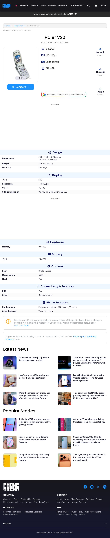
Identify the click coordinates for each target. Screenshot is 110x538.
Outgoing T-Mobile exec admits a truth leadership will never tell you (89, 420)
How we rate (26, 502)
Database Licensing (33, 512)
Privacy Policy (77, 512)
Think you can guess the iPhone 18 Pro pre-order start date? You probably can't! (89, 457)
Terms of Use (63, 512)
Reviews (90, 499)
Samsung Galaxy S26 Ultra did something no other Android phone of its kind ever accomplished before (89, 441)
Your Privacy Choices (75, 514)
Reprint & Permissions (12, 512)
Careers (36, 499)
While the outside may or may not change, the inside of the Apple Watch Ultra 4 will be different (34, 395)
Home (59, 499)
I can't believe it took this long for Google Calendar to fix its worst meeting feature (88, 378)
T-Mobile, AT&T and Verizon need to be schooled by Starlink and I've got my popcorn (35, 422)
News (66, 499)
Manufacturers (77, 499)
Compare (20, 86)
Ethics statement (10, 502)
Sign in (103, 6)
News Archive (63, 502)
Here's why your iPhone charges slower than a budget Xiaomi (34, 376)
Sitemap (99, 499)
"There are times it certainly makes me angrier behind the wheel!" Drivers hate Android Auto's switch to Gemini (89, 361)
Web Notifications (93, 512)
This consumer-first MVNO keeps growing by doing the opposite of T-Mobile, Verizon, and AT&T (90, 395)
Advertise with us (11, 514)
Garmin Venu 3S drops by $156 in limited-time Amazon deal (34, 358)
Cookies (60, 514)
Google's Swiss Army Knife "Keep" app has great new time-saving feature (34, 457)
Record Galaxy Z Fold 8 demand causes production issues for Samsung (33, 439)
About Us (7, 499)
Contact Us (26, 499)
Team (16, 499)
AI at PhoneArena (41, 502)
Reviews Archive (78, 502)
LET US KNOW (21, 325)
